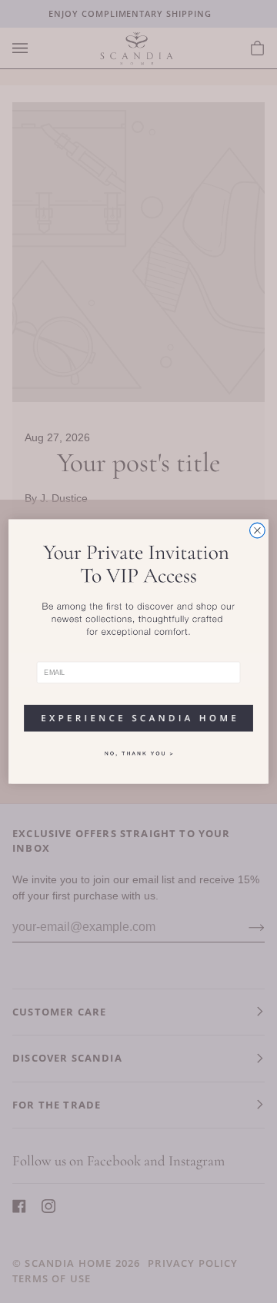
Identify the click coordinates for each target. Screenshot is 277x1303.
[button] (139, 713)
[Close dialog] (257, 530)
